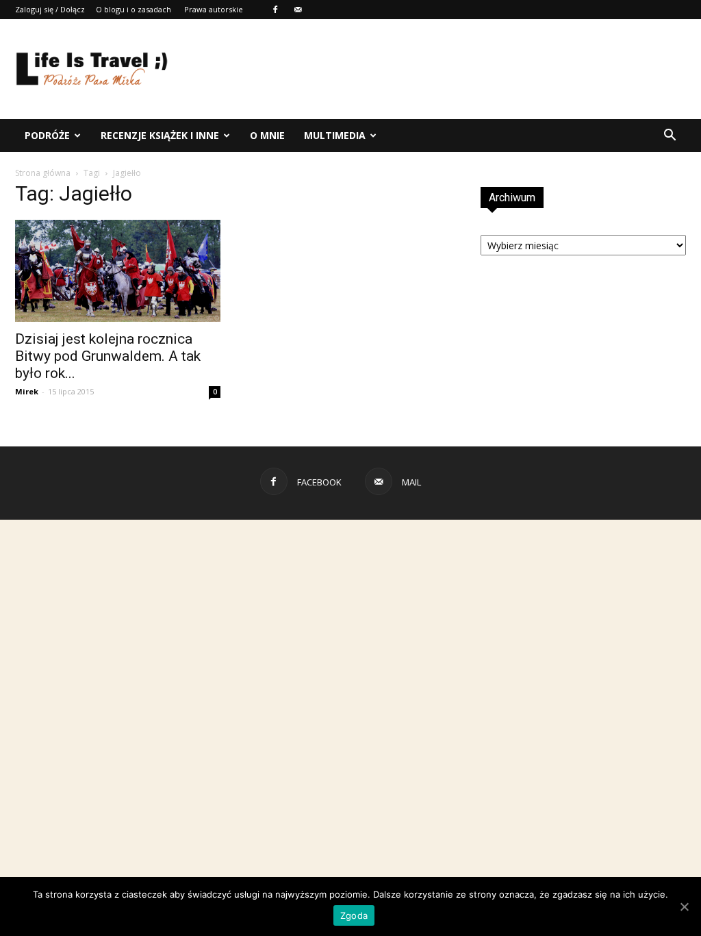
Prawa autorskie (213, 9)
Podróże (47, 135)
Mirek (26, 391)
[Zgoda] (684, 906)
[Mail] (298, 9)
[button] (669, 135)
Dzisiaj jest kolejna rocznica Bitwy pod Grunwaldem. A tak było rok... (108, 356)
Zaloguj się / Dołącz (50, 9)
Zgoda (354, 915)
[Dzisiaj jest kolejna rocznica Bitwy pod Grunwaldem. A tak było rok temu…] (117, 271)
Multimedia (335, 135)
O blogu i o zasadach (133, 9)
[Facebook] (275, 9)
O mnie (267, 135)
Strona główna (43, 173)
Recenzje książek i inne (160, 135)
